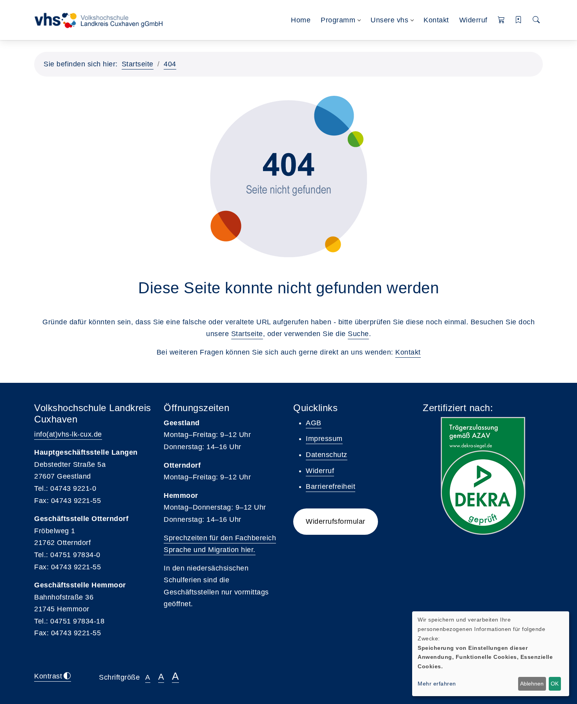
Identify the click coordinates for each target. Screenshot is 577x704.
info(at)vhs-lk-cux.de (68, 434)
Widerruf (473, 20)
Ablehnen (532, 683)
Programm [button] (338, 20)
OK (555, 683)
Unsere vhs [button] (389, 20)
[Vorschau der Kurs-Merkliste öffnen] (519, 20)
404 (170, 64)
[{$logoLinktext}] (101, 19)
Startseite (137, 64)
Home (300, 20)
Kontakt (436, 20)
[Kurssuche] (536, 20)
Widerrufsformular (335, 521)
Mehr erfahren (437, 683)
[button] (501, 20)
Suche (358, 334)
